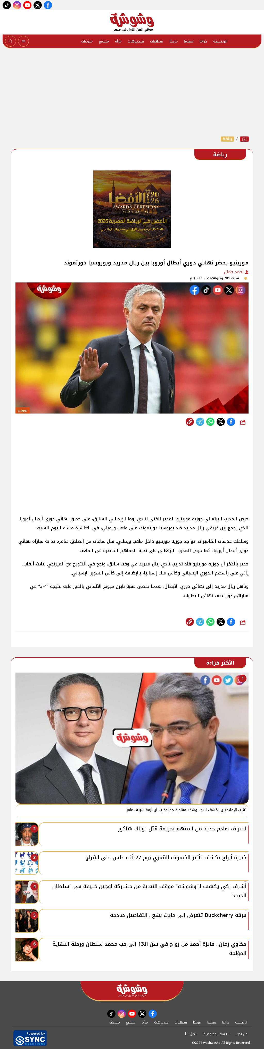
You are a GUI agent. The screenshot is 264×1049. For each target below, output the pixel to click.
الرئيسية (220, 41)
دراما (203, 41)
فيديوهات (136, 41)
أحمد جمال (234, 272)
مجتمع (104, 41)
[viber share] (200, 422)
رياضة (227, 139)
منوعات (87, 41)
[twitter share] (221, 422)
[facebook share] (231, 422)
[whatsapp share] (210, 422)
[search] (10, 41)
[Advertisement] (132, 92)
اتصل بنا (191, 1033)
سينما (188, 41)
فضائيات (156, 41)
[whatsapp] (190, 422)
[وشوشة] (132, 22)
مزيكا (173, 41)
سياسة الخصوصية (216, 1033)
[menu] (23, 41)
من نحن (242, 1033)
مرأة (118, 41)
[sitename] (132, 990)
